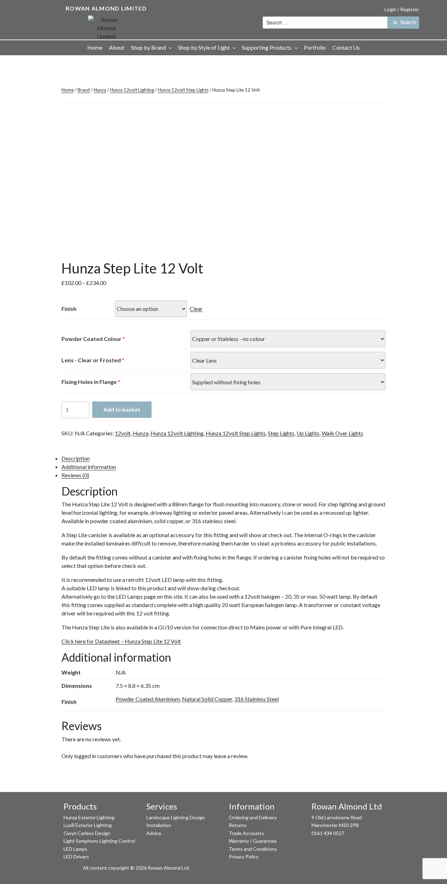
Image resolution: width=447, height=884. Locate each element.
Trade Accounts (246, 833)
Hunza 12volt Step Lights (183, 90)
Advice (153, 833)
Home (94, 47)
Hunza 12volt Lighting (132, 90)
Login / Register (401, 9)
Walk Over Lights (342, 433)
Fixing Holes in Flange (89, 381)
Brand (84, 90)
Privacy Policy (243, 857)
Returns (238, 825)
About (116, 47)
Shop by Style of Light (204, 47)
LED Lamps (75, 849)
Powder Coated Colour (91, 338)
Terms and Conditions (253, 849)
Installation (158, 825)
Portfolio (315, 47)
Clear (196, 308)
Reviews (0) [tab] (75, 475)
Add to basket (121, 409)
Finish (68, 308)
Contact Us (346, 47)
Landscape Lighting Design (175, 817)
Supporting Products (267, 47)
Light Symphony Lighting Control (99, 841)
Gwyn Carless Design (87, 833)
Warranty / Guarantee (253, 841)
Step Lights (281, 433)
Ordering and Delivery (253, 817)
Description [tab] (75, 458)
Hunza (100, 90)
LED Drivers (76, 857)
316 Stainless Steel (256, 699)
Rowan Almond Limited (106, 8)
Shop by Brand (148, 47)
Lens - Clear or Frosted (91, 360)
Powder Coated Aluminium (148, 699)
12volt (123, 433)
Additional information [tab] (88, 466)
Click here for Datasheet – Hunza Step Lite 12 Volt (121, 641)
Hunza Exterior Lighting (89, 817)
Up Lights (308, 433)
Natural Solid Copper (207, 699)
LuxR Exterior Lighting (88, 825)
